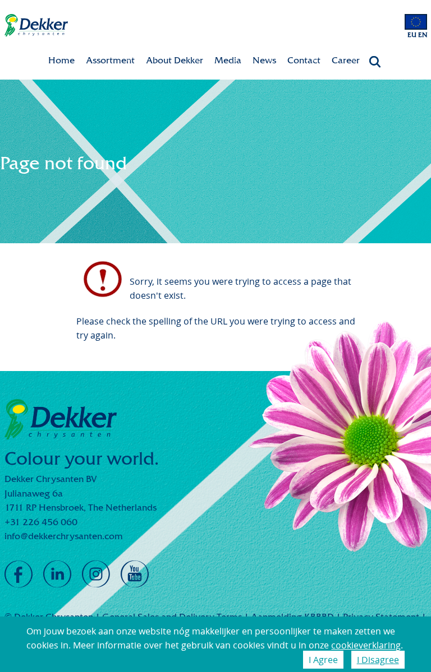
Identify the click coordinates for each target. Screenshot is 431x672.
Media (227, 60)
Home (61, 60)
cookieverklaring (366, 645)
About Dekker (174, 60)
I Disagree (378, 660)
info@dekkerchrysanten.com (63, 536)
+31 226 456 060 (40, 522)
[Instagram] (96, 574)
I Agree (323, 660)
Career (346, 60)
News (264, 60)
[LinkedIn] (57, 574)
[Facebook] (18, 574)
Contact (303, 60)
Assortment (110, 60)
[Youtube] (135, 574)
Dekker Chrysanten (36, 25)
